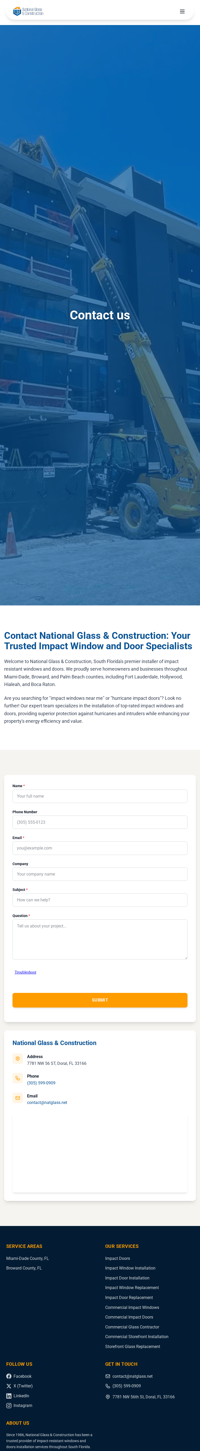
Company (20, 864)
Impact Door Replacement (129, 1297)
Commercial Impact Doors (129, 1317)
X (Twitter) (23, 1385)
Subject (20, 890)
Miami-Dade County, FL (27, 1258)
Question (21, 916)
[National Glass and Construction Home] (28, 11)
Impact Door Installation (127, 1278)
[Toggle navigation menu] (182, 11)
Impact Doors (117, 1258)
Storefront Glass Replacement (132, 1346)
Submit (100, 1000)
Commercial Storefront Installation (136, 1336)
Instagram (23, 1405)
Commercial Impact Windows (132, 1307)
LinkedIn (21, 1395)
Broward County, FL (24, 1268)
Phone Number (24, 812)
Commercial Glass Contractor (132, 1327)
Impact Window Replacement (132, 1287)
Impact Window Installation (130, 1268)
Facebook (23, 1376)
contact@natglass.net (47, 1102)
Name (18, 786)
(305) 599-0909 (41, 1082)
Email (18, 838)
